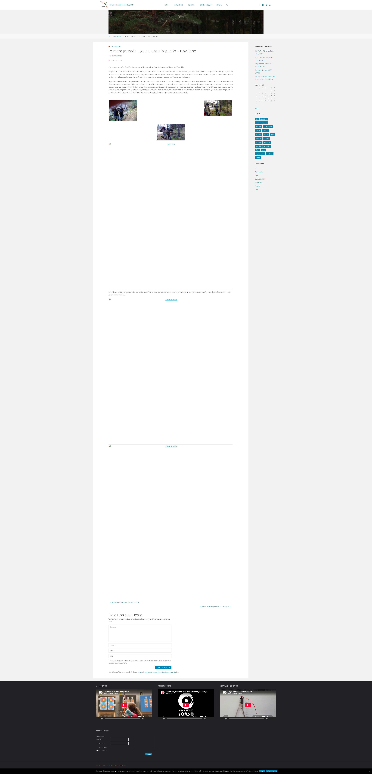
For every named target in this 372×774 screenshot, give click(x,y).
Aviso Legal (101, 765)
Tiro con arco (260, 154)
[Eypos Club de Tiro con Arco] (104, 5)
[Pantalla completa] (149, 719)
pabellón (259, 146)
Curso (258, 131)
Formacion (258, 182)
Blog (256, 175)
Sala (256, 190)
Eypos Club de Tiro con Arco (121, 4)
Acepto (262, 771)
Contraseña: (100, 743)
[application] (124, 705)
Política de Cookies (117, 765)
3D (257, 119)
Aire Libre (263, 119)
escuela (258, 134)
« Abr (257, 108)
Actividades (259, 172)
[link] (227, 5)
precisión (267, 146)
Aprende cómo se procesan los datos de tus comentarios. (159, 672)
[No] (370, 771)
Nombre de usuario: (100, 737)
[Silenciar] (146, 719)
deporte (265, 131)
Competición (268, 127)
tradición (270, 154)
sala (263, 150)
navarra (258, 142)
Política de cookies (272, 771)
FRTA (272, 134)
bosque (258, 127)
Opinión (257, 186)
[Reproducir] (99, 719)
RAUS (257, 150)
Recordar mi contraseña (102, 748)
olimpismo (267, 142)
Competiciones (117, 36)
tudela (258, 158)
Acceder (148, 754)
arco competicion (261, 123)
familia (266, 134)
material (266, 138)
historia (258, 138)
